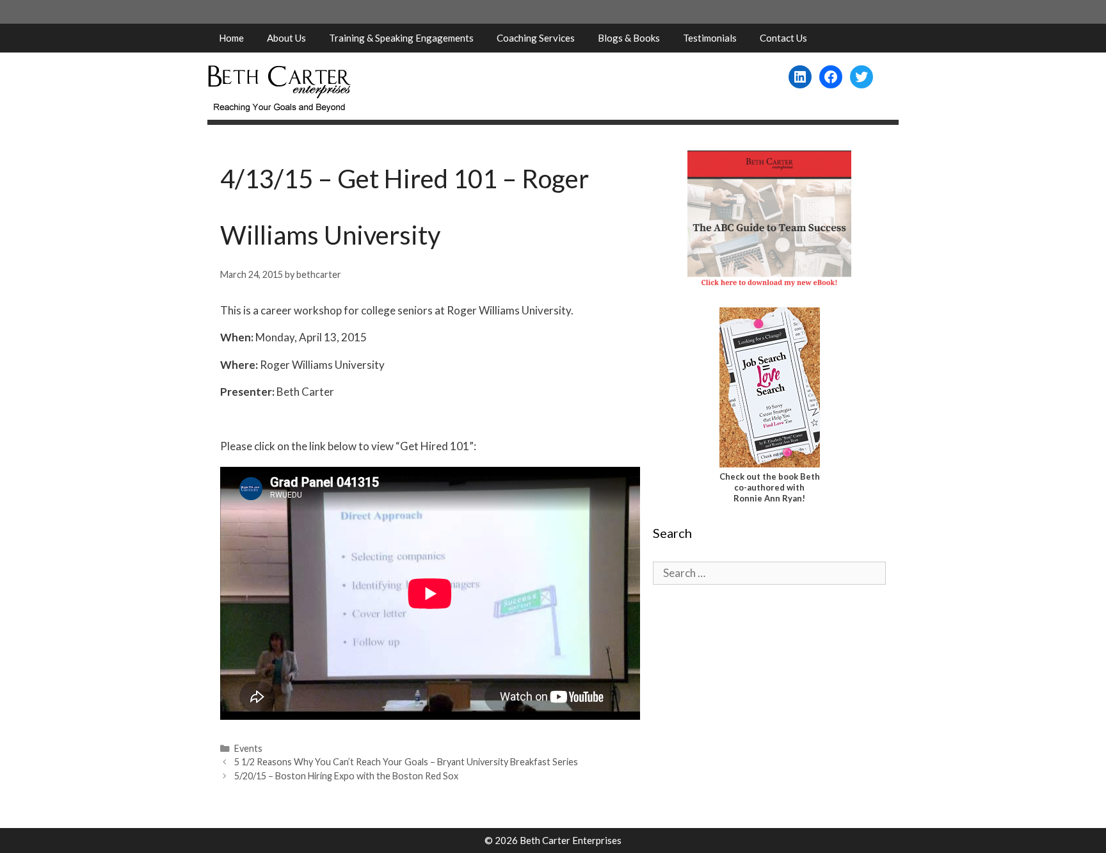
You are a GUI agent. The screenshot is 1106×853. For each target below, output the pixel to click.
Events (248, 748)
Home (231, 38)
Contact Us (783, 38)
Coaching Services (536, 38)
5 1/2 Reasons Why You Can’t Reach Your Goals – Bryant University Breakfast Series (406, 761)
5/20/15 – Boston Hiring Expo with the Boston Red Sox (346, 775)
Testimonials (710, 38)
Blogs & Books (629, 38)
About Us (286, 38)
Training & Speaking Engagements (401, 38)
